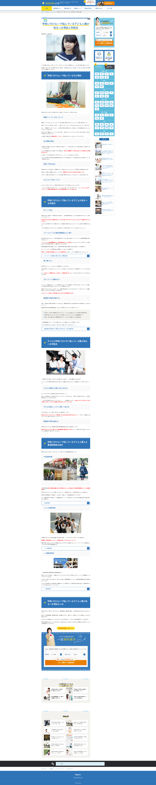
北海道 (97, 73)
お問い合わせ (70, 768)
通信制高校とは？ (57, 8)
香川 (106, 105)
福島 (106, 77)
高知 (97, 108)
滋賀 (111, 83)
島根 (102, 102)
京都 (102, 83)
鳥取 (97, 102)
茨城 (106, 96)
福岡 (97, 124)
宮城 (97, 77)
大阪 (97, 83)
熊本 (111, 124)
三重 (111, 133)
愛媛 (111, 105)
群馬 (102, 96)
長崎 (106, 124)
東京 (97, 92)
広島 (111, 102)
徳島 (102, 105)
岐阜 (97, 133)
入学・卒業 (109, 8)
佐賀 (102, 124)
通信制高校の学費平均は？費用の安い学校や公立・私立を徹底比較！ (59, 328)
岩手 (106, 73)
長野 (102, 118)
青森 (102, 73)
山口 (97, 105)
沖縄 (111, 127)
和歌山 (101, 86)
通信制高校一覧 (67, 8)
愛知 (106, 133)
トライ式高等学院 (48, 548)
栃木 (97, 96)
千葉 (111, 92)
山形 (102, 77)
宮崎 (102, 127)
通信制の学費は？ (88, 8)
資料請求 (108, 3)
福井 (111, 114)
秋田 (111, 73)
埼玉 (106, 92)
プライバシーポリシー (60, 768)
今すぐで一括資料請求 (66, 662)
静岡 (102, 133)
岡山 (106, 102)
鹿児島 (106, 127)
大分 (97, 127)
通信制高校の (109, 67)
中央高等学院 (47, 503)
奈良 (97, 86)
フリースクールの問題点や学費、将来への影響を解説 (55, 255)
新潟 (97, 114)
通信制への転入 (98, 8)
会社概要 (51, 768)
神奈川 (101, 92)
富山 (102, 114)
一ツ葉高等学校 (47, 588)
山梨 (97, 118)
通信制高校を (99, 67)
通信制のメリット (78, 8)
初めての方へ (44, 768)
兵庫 (106, 83)
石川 (106, 114)
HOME (46, 8)
